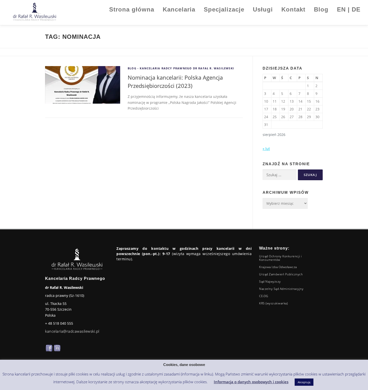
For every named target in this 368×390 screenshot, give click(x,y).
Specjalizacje (224, 9)
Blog (321, 9)
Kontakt (293, 9)
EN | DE (348, 9)
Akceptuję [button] (304, 382)
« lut (266, 148)
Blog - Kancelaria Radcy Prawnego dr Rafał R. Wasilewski (181, 68)
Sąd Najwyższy (270, 281)
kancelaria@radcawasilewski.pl (72, 331)
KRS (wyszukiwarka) (273, 303)
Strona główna (131, 9)
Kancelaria (179, 9)
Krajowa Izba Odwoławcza (278, 267)
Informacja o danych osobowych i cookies (251, 381)
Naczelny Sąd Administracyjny (281, 289)
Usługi (263, 9)
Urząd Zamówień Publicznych (281, 274)
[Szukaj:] (279, 174)
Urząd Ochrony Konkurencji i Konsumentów (280, 258)
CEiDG (263, 296)
